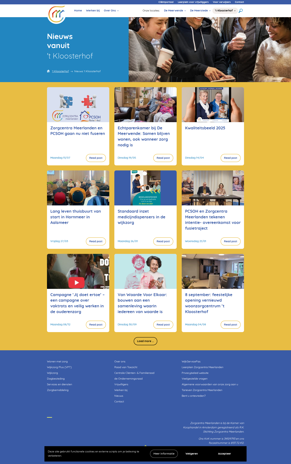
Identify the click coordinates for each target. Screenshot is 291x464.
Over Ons (110, 10)
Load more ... (145, 341)
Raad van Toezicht (125, 367)
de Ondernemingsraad (128, 378)
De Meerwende (173, 10)
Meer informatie (163, 453)
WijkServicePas (191, 361)
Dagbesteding (56, 378)
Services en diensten (59, 384)
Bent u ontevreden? (194, 396)
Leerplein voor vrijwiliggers (193, 2)
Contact (239, 2)
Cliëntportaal (166, 2)
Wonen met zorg (57, 361)
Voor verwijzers (222, 2)
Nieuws (118, 396)
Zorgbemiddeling (58, 390)
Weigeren (192, 453)
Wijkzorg (52, 373)
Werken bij (93, 10)
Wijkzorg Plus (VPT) (59, 367)
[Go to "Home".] (56, 14)
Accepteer (224, 453)
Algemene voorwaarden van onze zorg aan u (210, 384)
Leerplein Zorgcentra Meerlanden (202, 367)
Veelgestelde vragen (194, 378)
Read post (96, 158)
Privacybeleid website (195, 373)
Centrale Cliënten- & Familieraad (134, 373)
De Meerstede (199, 10)
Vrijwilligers (121, 384)
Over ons (119, 361)
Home (78, 10)
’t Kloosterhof (224, 10)
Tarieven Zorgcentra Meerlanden (202, 390)
